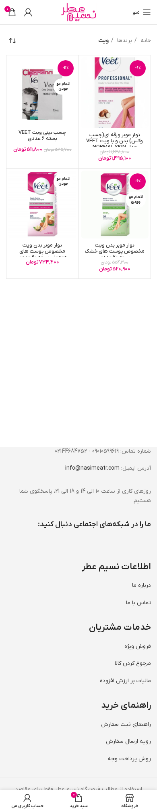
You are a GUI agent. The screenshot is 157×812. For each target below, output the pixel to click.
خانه (145, 40)
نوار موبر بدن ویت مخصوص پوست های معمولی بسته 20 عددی (42, 251)
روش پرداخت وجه (129, 759)
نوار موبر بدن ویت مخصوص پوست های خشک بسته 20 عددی (115, 251)
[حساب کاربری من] (28, 12)
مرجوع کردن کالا (133, 663)
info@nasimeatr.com (92, 468)
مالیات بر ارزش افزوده (125, 681)
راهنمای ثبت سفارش (126, 724)
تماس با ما (138, 603)
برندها (124, 40)
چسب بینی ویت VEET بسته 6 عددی (42, 135)
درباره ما (141, 585)
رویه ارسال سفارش (128, 741)
